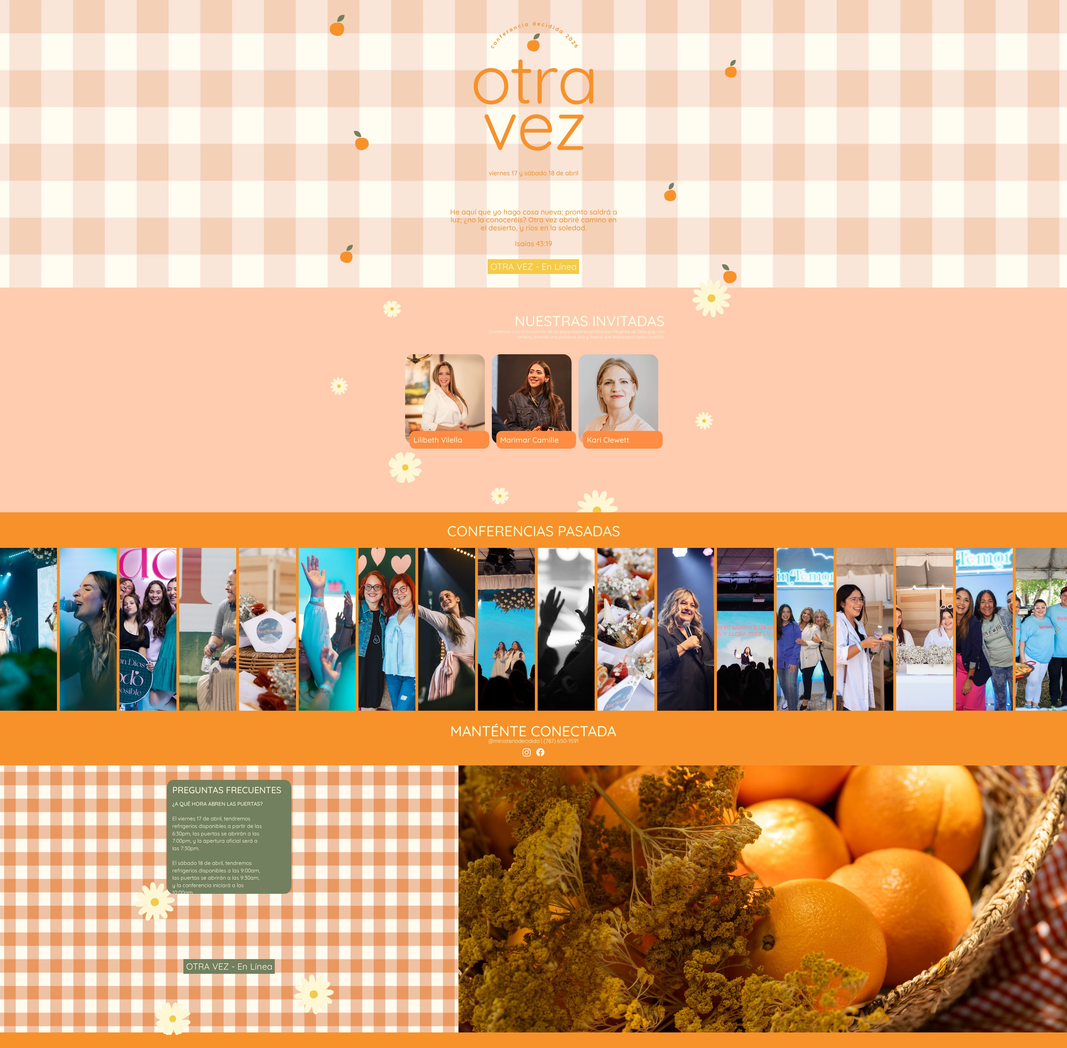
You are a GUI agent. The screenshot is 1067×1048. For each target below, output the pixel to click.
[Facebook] (540, 752)
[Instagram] (526, 752)
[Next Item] (1057, 629)
